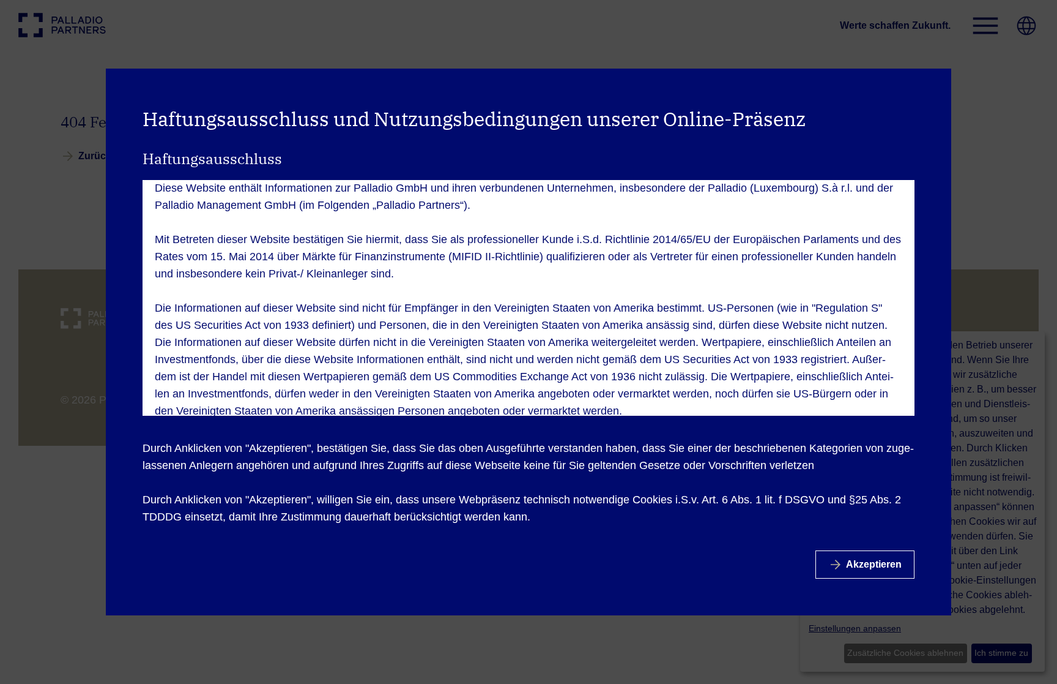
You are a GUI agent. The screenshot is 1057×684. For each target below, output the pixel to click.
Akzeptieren (874, 564)
